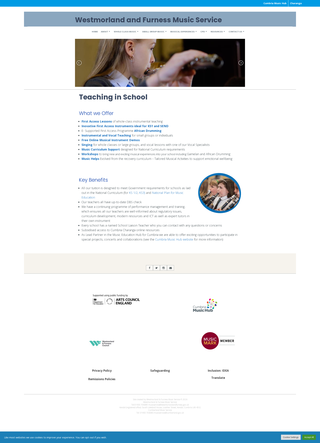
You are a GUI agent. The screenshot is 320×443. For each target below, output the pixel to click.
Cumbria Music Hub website (174, 240)
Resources (217, 31)
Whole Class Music (125, 31)
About (104, 31)
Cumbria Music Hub (275, 3)
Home (95, 31)
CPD (202, 31)
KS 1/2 (133, 194)
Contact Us (235, 31)
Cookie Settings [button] (291, 437)
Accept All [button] (309, 437)
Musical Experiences (182, 31)
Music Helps (90, 159)
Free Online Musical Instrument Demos (111, 141)
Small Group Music (153, 31)
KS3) (142, 194)
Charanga (296, 3)
